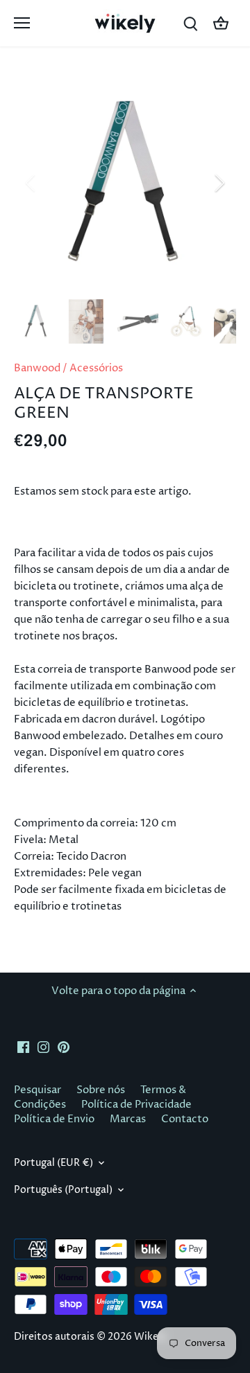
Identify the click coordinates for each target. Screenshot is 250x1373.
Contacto (184, 1119)
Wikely (150, 1337)
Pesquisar (37, 1090)
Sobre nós (100, 1090)
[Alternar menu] (22, 22)
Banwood (37, 368)
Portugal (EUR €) (53, 1163)
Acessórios (96, 368)
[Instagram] (43, 1047)
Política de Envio (54, 1119)
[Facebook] (23, 1047)
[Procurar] (190, 23)
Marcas (128, 1119)
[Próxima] (218, 183)
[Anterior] (31, 183)
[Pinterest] (63, 1047)
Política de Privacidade (136, 1104)
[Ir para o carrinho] (220, 23)
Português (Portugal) (63, 1190)
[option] (125, 183)
